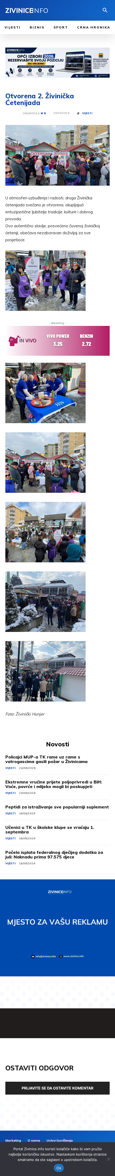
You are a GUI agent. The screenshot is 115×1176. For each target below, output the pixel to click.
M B (43, 113)
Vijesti (87, 113)
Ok (58, 1168)
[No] (108, 1159)
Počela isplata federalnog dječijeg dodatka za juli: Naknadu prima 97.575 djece (54, 855)
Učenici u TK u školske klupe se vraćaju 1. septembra (49, 830)
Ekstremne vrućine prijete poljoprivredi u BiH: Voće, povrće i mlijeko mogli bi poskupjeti (53, 784)
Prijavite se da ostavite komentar (57, 1088)
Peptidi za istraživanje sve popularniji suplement (57, 807)
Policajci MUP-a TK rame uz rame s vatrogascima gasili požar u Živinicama (46, 759)
